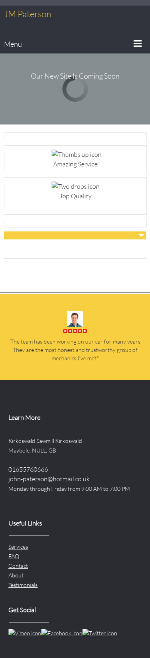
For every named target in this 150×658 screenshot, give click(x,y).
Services (18, 546)
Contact (18, 565)
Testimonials (23, 584)
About (16, 575)
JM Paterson (27, 14)
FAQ (13, 556)
